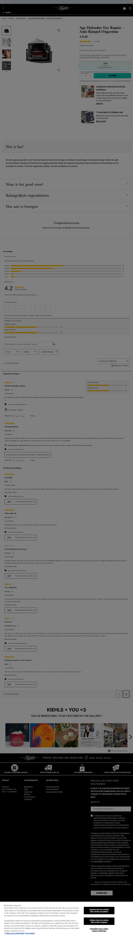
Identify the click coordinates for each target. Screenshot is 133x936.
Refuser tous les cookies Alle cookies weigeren (99, 921)
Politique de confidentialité (14, 933)
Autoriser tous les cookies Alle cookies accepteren (99, 911)
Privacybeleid (30, 933)
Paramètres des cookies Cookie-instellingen (99, 930)
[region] (66, 919)
